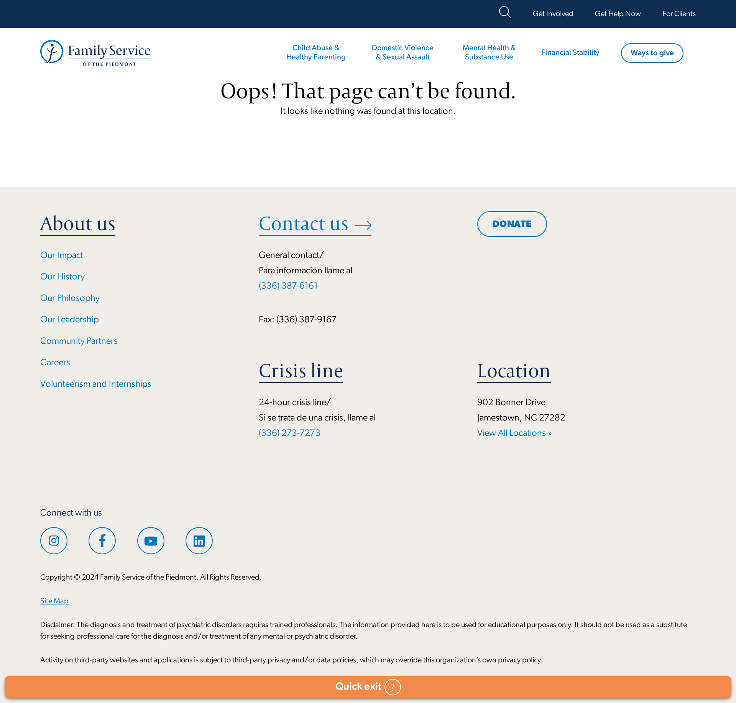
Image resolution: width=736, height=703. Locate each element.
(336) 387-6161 (288, 286)
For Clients (679, 14)
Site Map (54, 601)
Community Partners (79, 341)
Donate (512, 224)
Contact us (303, 223)
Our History (62, 277)
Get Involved (553, 14)
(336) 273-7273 (289, 433)
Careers (55, 363)
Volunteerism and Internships (95, 384)
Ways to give (652, 53)
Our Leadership (69, 320)
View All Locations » (514, 433)
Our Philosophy (70, 298)
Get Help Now (618, 14)
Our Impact (61, 255)
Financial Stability (571, 53)
